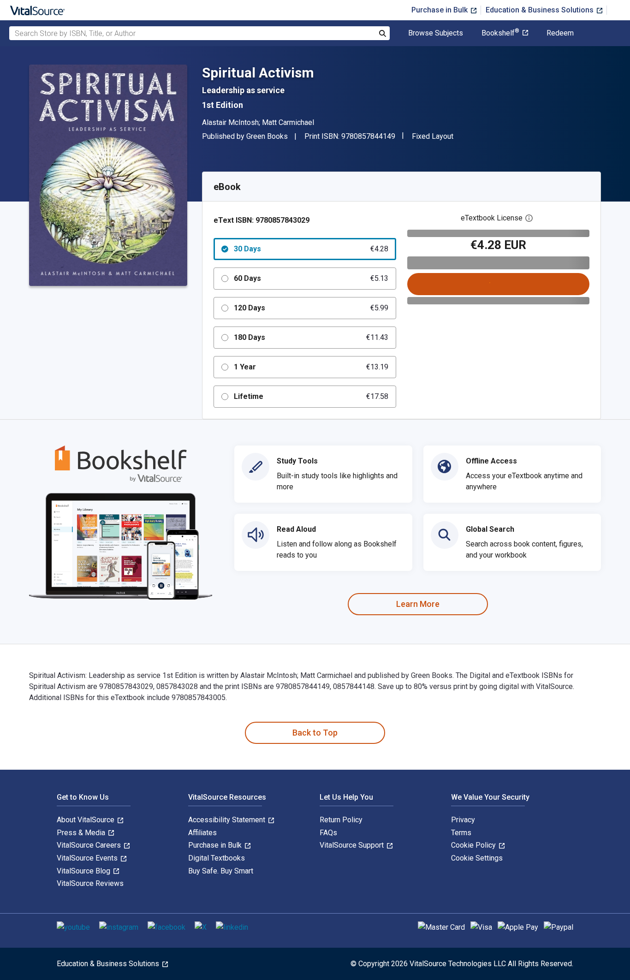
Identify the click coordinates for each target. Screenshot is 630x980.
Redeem (560, 33)
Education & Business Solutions (540, 10)
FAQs (328, 832)
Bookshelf (500, 33)
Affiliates (202, 832)
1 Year (311, 366)
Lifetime (311, 396)
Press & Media (82, 832)
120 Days (311, 307)
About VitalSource (86, 819)
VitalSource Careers (90, 845)
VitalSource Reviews (90, 883)
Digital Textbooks (216, 858)
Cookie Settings (477, 858)
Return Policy (341, 819)
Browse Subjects (435, 33)
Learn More (418, 604)
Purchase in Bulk (440, 10)
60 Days (311, 278)
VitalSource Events (88, 858)
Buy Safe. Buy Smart (220, 871)
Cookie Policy (474, 845)
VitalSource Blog (84, 871)
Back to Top (315, 732)
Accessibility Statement (227, 819)
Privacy (463, 819)
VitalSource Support (353, 845)
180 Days (311, 337)
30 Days (311, 248)
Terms (461, 832)
